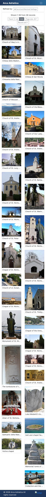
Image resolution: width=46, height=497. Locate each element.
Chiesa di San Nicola (34, 77)
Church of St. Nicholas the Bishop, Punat (11, 203)
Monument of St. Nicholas (11, 341)
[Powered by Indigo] (39, 493)
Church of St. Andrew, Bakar (34, 148)
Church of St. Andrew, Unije (11, 150)
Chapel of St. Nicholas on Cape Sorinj (11, 306)
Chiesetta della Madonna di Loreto (11, 79)
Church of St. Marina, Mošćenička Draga (34, 211)
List (17, 19)
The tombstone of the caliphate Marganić (11, 386)
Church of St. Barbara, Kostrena (34, 180)
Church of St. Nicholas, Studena (11, 219)
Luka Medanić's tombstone (34, 414)
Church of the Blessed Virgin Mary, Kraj (34, 107)
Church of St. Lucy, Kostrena (11, 168)
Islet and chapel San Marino (34, 435)
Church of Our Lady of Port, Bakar (34, 134)
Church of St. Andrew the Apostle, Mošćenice (11, 118)
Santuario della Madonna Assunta (11, 434)
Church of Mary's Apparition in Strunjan (11, 42)
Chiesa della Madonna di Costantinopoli (11, 61)
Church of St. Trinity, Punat (34, 312)
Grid (21, 19)
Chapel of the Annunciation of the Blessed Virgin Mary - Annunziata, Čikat (34, 331)
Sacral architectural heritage (26, 9)
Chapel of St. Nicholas (11, 270)
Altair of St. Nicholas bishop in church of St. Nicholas (11, 418)
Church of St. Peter (10, 238)
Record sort (22, 22)
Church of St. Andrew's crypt (34, 383)
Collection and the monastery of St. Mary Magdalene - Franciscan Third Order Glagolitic (34, 486)
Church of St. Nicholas (34, 246)
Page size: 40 (31, 19)
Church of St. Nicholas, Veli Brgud (34, 281)
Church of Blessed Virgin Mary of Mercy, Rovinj (11, 99)
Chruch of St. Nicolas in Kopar (34, 58)
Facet (11, 19)
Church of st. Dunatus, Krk (11, 288)
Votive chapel (8, 451)
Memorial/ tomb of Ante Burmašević (34, 466)
